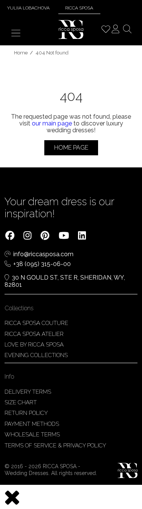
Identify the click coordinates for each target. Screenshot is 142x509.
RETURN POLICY (26, 413)
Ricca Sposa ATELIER (34, 334)
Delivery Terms (28, 391)
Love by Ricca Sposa (34, 344)
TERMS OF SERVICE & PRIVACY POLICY (55, 445)
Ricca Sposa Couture (36, 323)
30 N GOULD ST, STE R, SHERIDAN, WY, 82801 (65, 281)
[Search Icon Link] (127, 30)
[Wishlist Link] (105, 30)
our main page (52, 123)
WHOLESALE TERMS (32, 434)
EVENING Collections (36, 355)
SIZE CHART (21, 402)
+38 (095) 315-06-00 (42, 264)
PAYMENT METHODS (32, 424)
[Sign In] (115, 30)
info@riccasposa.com (43, 254)
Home (21, 53)
